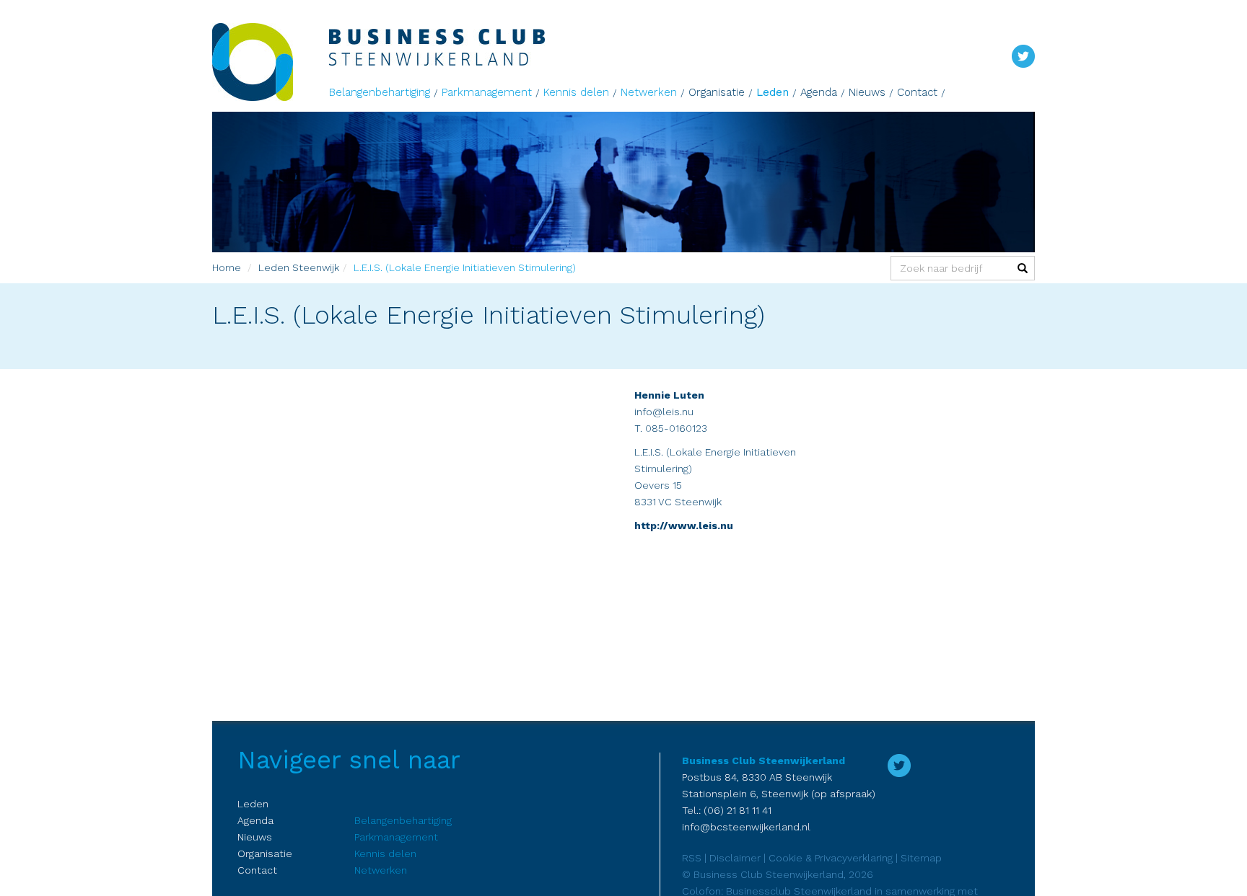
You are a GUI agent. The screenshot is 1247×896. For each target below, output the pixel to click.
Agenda (818, 92)
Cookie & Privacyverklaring (831, 858)
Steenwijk (315, 267)
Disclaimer (735, 858)
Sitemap (921, 858)
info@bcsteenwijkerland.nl (746, 827)
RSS (691, 858)
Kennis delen (576, 92)
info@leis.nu (663, 411)
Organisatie (716, 92)
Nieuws (867, 92)
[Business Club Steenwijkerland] (270, 62)
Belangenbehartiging (379, 92)
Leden (772, 92)
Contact (917, 92)
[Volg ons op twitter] (1023, 55)
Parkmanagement (487, 92)
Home (226, 267)
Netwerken (649, 92)
